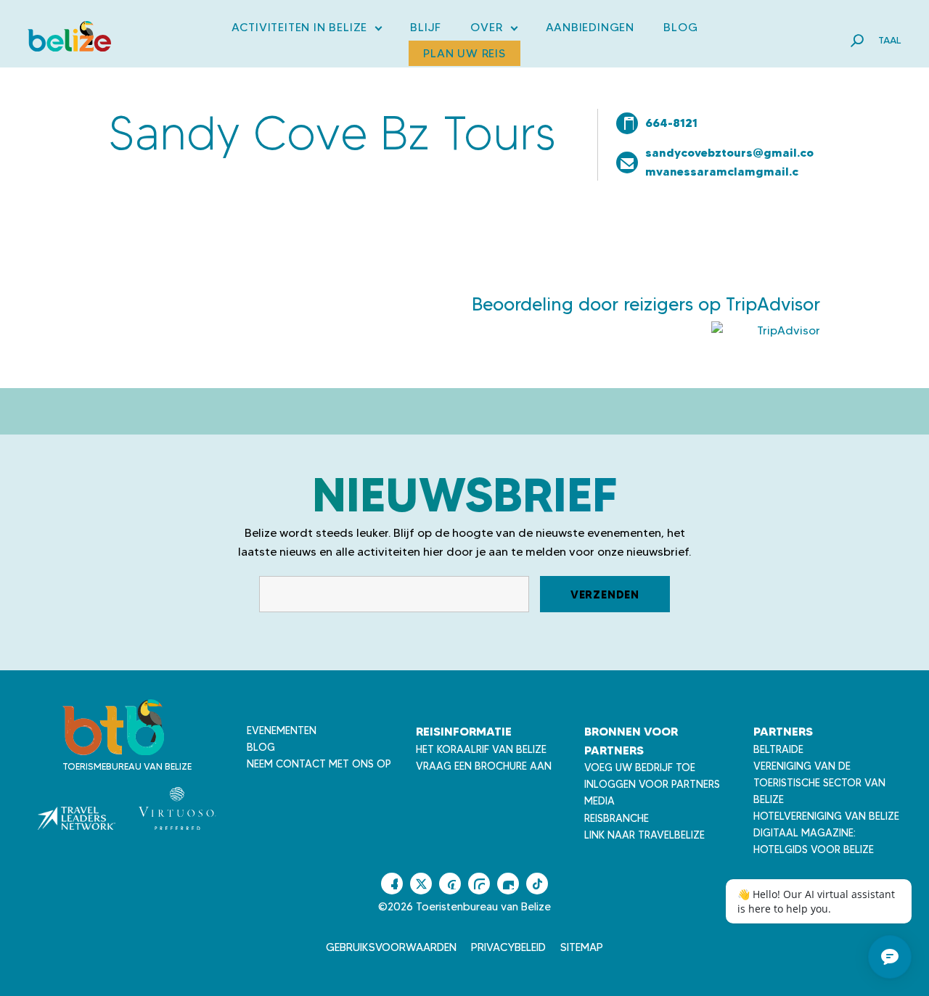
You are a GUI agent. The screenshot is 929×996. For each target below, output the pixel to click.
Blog (680, 27)
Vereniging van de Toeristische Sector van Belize (819, 783)
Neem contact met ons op (319, 763)
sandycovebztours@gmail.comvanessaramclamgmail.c (729, 161)
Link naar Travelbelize (644, 834)
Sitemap (581, 947)
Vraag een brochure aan (484, 766)
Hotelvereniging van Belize (826, 816)
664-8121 (671, 122)
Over (493, 30)
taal (889, 39)
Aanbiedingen (590, 27)
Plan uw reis (464, 53)
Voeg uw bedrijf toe (639, 767)
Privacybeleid (508, 947)
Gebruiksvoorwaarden (391, 947)
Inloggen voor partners (652, 784)
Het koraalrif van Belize (481, 749)
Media (599, 800)
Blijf (425, 27)
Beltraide (778, 749)
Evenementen (281, 730)
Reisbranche (616, 818)
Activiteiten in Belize (307, 30)
